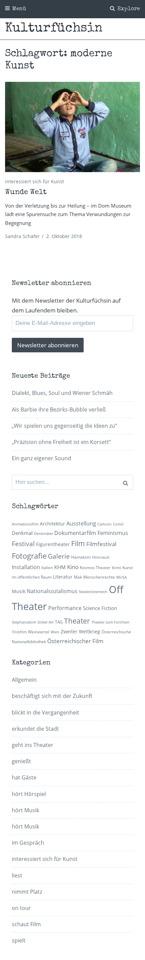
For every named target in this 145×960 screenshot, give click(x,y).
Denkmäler (43, 533)
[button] (72, 127)
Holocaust (101, 557)
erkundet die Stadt (35, 728)
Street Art (45, 622)
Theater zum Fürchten (110, 622)
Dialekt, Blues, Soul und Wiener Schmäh (62, 393)
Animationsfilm (25, 524)
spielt (19, 940)
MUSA (121, 577)
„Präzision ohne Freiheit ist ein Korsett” (61, 442)
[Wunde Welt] (72, 127)
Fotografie (29, 556)
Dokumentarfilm (75, 533)
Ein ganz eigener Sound (41, 458)
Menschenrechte (99, 577)
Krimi (116, 567)
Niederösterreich (93, 591)
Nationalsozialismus (52, 591)
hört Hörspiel (29, 794)
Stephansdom (24, 622)
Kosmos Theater (95, 567)
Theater (77, 621)
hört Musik (25, 810)
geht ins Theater (32, 745)
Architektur (52, 523)
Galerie (59, 556)
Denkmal (22, 533)
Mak (78, 577)
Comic (118, 524)
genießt (21, 761)
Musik (18, 591)
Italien (47, 567)
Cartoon (104, 524)
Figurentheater (53, 544)
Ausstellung (81, 523)
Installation (26, 567)
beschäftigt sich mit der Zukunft (52, 696)
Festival (23, 543)
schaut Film (26, 924)
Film (78, 543)
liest (17, 875)
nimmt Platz (27, 891)
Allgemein (24, 679)
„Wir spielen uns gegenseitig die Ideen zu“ (64, 425)
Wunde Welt (26, 192)
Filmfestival (101, 544)
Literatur (62, 576)
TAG (59, 622)
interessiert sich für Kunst (34, 181)
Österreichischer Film (75, 641)
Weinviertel (38, 632)
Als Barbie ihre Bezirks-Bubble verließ (59, 409)
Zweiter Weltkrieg (80, 631)
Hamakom (81, 557)
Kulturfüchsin (54, 28)
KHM (60, 567)
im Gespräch (28, 842)
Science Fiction (100, 608)
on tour (21, 908)
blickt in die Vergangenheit (45, 712)
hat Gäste (24, 777)
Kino (73, 567)
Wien (55, 632)
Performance (65, 608)
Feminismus (112, 533)
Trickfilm (19, 632)
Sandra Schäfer (22, 236)
